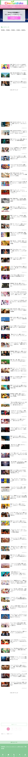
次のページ (14, 724)
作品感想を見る (14, 18)
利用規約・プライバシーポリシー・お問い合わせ (12, 746)
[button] (25, 394)
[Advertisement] (14, 48)
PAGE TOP (14, 742)
